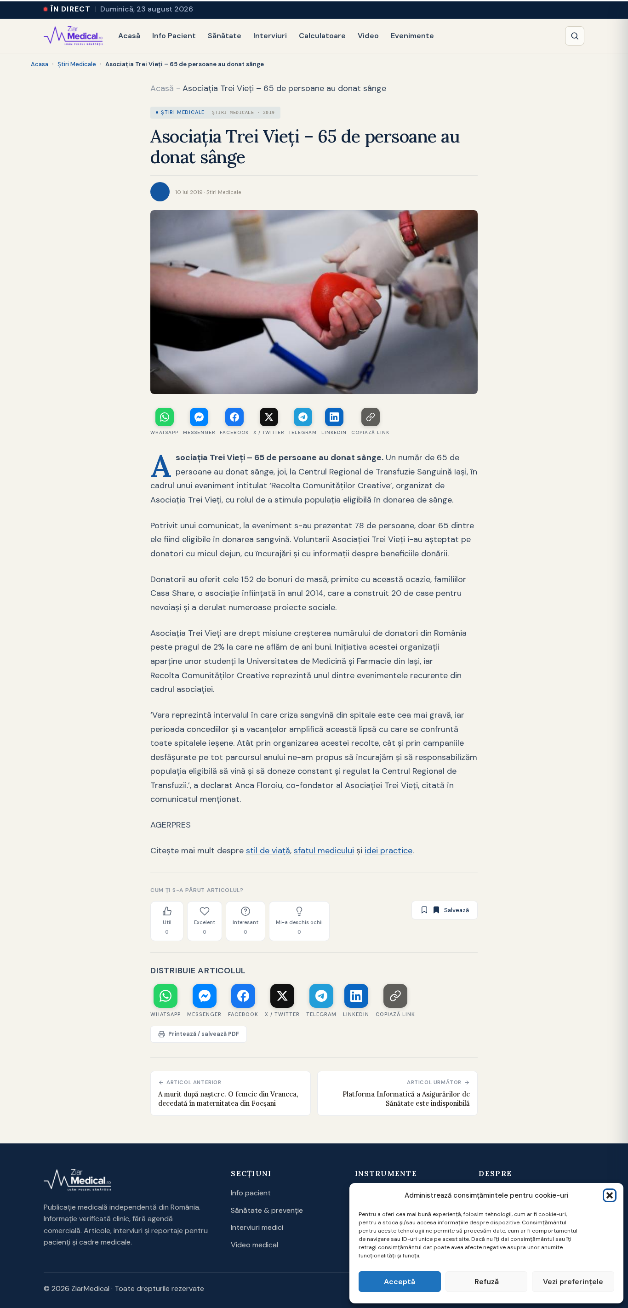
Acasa (39, 64)
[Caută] (574, 36)
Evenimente (412, 35)
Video (368, 35)
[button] (609, 1195)
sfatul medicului (324, 850)
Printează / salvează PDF (203, 1034)
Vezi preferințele (573, 1281)
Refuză (486, 1281)
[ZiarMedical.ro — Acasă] (77, 1180)
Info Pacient (174, 35)
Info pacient (251, 1193)
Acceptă (399, 1281)
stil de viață (268, 850)
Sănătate (224, 35)
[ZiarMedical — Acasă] (73, 36)
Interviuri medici (257, 1227)
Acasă (129, 35)
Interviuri (270, 35)
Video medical (254, 1245)
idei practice (388, 850)
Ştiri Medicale (76, 64)
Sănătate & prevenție (267, 1210)
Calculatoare (322, 35)
